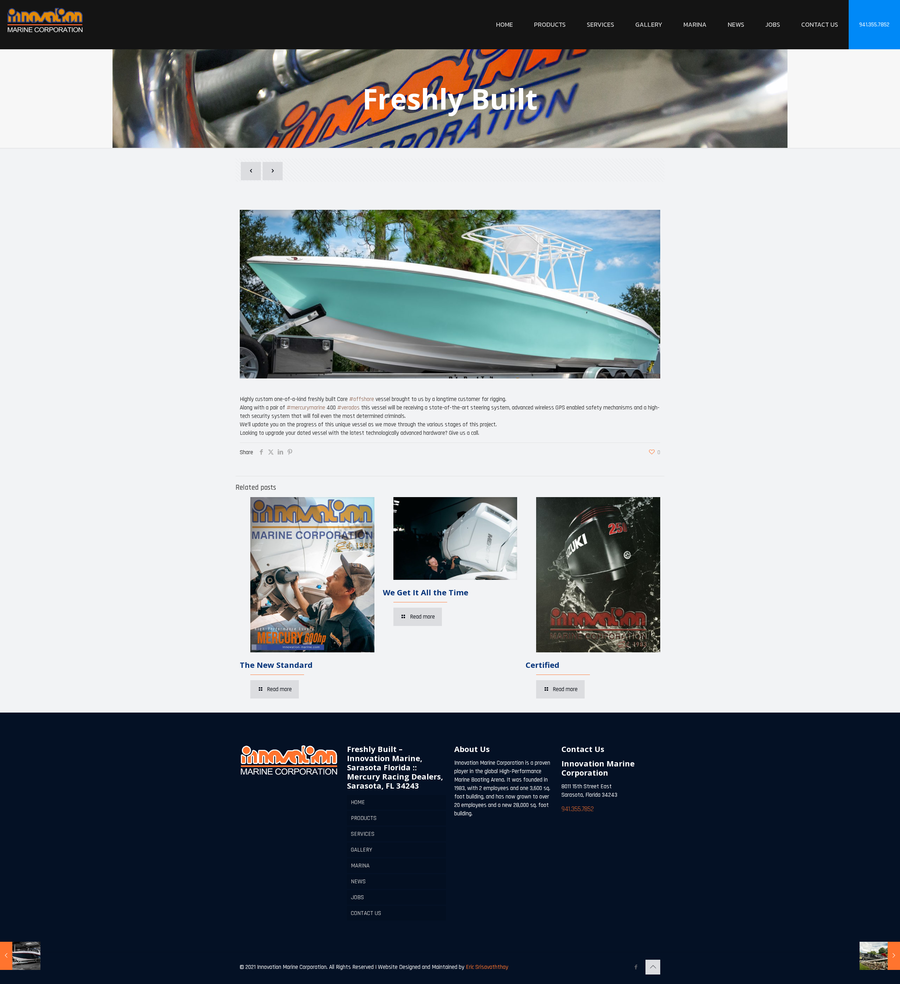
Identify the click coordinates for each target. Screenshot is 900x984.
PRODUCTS (364, 818)
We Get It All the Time (425, 592)
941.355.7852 (874, 25)
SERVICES (362, 834)
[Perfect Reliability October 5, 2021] (880, 956)
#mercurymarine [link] (306, 408)
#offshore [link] (361, 399)
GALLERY (361, 850)
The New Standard (276, 664)
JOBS (357, 897)
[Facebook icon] (635, 967)
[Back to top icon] (652, 967)
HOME (358, 802)
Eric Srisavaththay (486, 967)
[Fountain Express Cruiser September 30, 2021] (20, 956)
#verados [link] (348, 408)
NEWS (358, 881)
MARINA (360, 866)
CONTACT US (366, 913)
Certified (542, 664)
